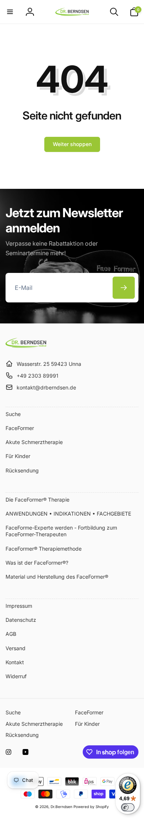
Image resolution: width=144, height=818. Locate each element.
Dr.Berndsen (61, 806)
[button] (10, 12)
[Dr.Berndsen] (26, 345)
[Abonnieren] (124, 288)
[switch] (127, 807)
